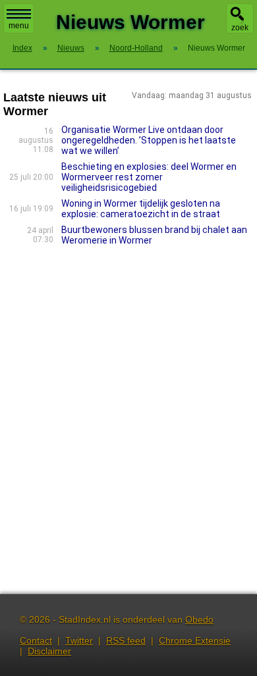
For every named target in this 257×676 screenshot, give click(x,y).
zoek (239, 27)
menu (19, 25)
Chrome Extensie (195, 640)
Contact (36, 640)
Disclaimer (49, 651)
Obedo (199, 619)
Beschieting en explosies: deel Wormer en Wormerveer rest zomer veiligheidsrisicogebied (149, 177)
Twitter (79, 640)
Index (22, 48)
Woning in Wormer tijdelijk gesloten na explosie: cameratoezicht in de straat (140, 208)
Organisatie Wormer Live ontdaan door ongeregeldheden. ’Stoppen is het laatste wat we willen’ (148, 140)
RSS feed (126, 640)
